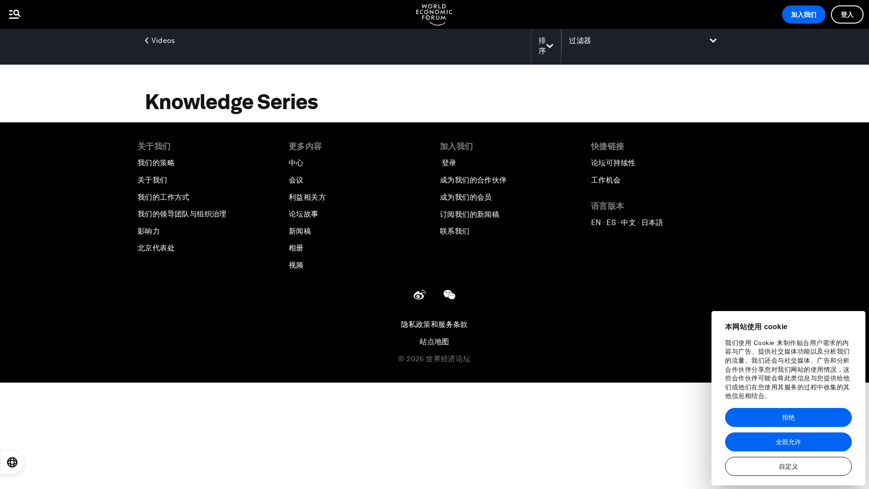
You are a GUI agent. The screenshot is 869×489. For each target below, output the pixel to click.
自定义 (788, 466)
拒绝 (788, 417)
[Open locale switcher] (12, 462)
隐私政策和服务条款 (434, 324)
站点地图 (434, 341)
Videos (162, 40)
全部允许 (788, 442)
